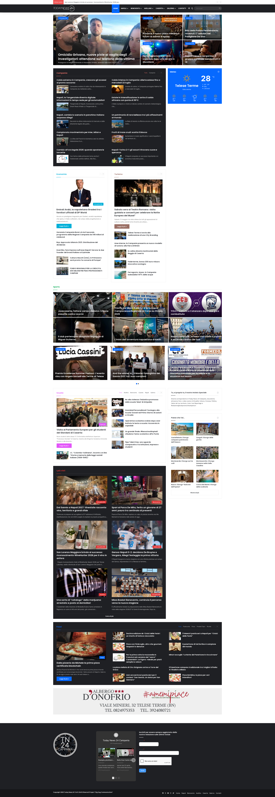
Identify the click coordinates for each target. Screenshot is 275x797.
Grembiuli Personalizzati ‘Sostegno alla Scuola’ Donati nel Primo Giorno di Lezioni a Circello (143, 412)
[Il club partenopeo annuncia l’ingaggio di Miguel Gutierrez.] (81, 330)
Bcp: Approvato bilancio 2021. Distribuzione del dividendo (77, 243)
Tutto (145, 73)
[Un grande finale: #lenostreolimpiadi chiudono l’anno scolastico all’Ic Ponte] (118, 434)
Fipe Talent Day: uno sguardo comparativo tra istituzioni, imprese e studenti (141, 444)
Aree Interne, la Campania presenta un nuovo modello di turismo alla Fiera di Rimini (138, 244)
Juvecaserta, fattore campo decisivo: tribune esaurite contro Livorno (80, 313)
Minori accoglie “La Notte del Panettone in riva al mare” (193, 655)
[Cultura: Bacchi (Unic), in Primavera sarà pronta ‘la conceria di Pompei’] (62, 260)
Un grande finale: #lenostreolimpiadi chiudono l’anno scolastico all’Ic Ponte (142, 432)
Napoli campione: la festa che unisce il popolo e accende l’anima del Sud (193, 338)
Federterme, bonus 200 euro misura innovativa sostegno (144, 262)
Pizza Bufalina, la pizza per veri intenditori (195, 676)
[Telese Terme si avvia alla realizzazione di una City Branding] (120, 235)
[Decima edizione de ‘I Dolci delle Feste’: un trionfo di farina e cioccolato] (119, 636)
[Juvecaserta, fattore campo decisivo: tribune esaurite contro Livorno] (81, 304)
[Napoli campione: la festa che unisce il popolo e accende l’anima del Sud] (194, 330)
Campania (152, 73)
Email (141, 749)
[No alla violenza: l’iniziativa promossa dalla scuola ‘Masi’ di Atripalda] (118, 402)
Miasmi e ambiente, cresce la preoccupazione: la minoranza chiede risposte (199, 33)
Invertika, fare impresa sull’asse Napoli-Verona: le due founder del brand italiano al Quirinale (80, 251)
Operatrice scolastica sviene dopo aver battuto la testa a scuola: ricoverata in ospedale (142, 423)
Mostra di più (194, 492)
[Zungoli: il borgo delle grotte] (207, 429)
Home (115, 8)
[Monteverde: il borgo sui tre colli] (182, 452)
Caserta (159, 8)
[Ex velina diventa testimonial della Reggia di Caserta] (120, 254)
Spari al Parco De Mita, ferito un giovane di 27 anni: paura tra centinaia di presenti (136, 509)
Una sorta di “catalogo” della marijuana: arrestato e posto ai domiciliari (79, 601)
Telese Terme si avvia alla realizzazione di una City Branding (143, 233)
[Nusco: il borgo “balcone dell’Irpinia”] (182, 476)
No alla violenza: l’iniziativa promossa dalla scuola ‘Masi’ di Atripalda (141, 400)
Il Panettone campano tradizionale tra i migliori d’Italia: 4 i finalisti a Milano (193, 668)
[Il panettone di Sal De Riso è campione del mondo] (175, 647)
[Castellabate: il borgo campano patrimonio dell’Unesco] (182, 429)
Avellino (148, 8)
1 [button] (136, 383)
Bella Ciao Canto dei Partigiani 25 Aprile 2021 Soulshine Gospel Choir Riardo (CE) (125, 760)
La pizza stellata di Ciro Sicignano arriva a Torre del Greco (135, 668)
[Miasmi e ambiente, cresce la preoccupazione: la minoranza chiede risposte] (201, 27)
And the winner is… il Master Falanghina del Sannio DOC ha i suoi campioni (136, 375)
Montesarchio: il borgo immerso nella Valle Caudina (205, 463)
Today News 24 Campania (116, 740)
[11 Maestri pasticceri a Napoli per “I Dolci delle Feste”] (175, 636)
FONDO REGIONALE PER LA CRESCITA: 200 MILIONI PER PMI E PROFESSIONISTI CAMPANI (86, 271)
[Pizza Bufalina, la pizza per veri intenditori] (175, 678)
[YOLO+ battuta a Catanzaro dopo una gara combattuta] (194, 304)
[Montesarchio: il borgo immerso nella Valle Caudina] (207, 452)
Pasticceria (186, 626)
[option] (137, 40)
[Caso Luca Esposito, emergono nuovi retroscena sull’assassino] (159, 52)
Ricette (209, 626)
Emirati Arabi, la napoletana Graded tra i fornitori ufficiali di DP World (79, 211)
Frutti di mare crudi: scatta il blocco (129, 132)
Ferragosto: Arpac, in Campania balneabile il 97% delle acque (142, 273)
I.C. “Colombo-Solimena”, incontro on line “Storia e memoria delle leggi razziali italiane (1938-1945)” (88, 455)
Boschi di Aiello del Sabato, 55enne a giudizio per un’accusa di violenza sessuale (158, 33)
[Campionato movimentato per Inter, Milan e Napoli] (62, 141)
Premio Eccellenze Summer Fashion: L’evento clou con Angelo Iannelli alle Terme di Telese (80, 375)
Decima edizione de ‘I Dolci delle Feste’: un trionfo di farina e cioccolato (143, 634)
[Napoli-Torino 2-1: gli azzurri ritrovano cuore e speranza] (118, 159)
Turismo (118, 174)
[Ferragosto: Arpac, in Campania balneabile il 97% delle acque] (120, 275)
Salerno (170, 8)
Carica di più (109, 616)
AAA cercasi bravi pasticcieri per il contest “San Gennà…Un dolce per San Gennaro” (143, 677)
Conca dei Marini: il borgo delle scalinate (206, 486)
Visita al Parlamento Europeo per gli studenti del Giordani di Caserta (81, 431)
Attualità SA (60, 18)
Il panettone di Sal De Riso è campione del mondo (199, 645)
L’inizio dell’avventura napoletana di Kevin (135, 339)
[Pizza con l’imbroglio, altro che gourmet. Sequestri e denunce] (119, 647)
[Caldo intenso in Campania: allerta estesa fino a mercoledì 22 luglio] (118, 89)
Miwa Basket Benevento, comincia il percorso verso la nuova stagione (136, 601)
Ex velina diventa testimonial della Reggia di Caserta (143, 252)
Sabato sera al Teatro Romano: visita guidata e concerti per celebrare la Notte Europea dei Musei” (137, 212)
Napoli (124, 8)
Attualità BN (187, 18)
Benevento (135, 8)
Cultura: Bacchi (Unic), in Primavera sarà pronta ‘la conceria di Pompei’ (85, 259)
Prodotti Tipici (201, 626)
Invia (142, 770)
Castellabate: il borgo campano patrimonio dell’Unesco (180, 439)
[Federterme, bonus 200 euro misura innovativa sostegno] (120, 264)
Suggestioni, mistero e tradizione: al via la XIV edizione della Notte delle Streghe (200, 58)
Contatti (182, 8)
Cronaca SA (145, 43)
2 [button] (138, 383)
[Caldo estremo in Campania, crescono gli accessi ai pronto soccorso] (62, 89)
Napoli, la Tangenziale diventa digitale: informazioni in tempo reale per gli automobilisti (81, 98)
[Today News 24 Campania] (64, 8)
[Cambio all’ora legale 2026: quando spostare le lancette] (62, 159)
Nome (141, 740)
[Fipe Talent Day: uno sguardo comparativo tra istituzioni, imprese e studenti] (118, 445)
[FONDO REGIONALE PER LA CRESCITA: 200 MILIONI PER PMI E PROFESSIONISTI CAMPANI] (62, 271)
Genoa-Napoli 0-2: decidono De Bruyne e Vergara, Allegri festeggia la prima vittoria (135, 554)
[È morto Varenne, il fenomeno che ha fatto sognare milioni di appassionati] (95, 40)
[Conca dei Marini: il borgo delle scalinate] (207, 476)
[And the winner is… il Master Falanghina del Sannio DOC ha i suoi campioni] (138, 363)
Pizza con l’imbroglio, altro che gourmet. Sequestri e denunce (144, 645)
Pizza (193, 626)
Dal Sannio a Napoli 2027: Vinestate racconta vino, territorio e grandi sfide (81, 509)
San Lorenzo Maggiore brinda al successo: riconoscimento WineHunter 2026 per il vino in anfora (82, 555)
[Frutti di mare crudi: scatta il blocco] (118, 139)
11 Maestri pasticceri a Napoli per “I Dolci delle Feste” (200, 634)
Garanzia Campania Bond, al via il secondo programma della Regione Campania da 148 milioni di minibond (80, 234)
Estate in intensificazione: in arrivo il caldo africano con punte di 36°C (133, 98)
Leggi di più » (64, 226)
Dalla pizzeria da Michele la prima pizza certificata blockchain (78, 664)
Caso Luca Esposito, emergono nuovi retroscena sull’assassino (157, 60)
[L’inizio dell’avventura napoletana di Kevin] (138, 330)
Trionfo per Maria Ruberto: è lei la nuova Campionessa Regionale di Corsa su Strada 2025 (136, 311)
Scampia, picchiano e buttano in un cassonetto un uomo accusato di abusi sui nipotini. (106, 760)
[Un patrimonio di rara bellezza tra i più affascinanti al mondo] (118, 124)
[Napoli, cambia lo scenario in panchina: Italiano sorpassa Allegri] (62, 124)
